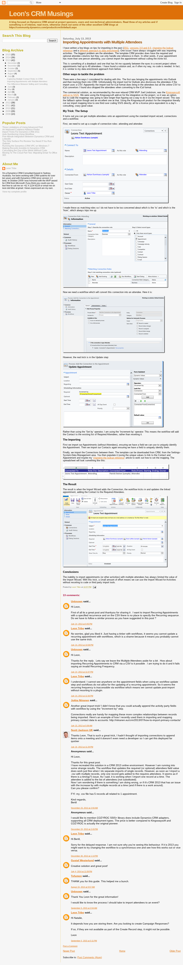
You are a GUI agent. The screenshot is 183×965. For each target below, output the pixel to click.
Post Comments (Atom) (89, 957)
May (10, 89)
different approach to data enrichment (99, 50)
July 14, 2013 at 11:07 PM (82, 672)
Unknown (77, 601)
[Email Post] (94, 587)
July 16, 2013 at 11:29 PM (82, 747)
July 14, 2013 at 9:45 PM (81, 624)
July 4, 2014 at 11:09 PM (81, 871)
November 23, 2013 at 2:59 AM (84, 808)
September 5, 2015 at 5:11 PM (84, 941)
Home (122, 951)
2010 (8, 108)
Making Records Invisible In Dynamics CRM (23, 148)
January (11, 100)
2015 (8, 54)
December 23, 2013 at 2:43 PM (84, 829)
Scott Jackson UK (82, 730)
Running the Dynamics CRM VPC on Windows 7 (25, 146)
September (13, 71)
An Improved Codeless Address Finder (21, 129)
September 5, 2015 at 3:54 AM (84, 908)
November (12, 66)
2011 (126, 48)
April (10, 92)
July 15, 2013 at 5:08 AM (81, 726)
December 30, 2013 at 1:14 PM (84, 856)
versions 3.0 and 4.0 (140, 48)
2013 (8, 60)
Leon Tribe (77, 628)
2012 (8, 102)
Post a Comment (70, 946)
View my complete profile (14, 191)
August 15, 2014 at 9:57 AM (83, 887)
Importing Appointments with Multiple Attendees (27, 81)
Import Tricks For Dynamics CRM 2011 (20, 132)
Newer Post (69, 951)
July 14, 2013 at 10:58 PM (82, 645)
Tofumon (76, 875)
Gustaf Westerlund (82, 860)
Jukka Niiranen (80, 700)
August (11, 73)
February (12, 97)
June (10, 87)
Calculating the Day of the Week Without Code (24, 150)
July (10, 76)
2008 (8, 114)
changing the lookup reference (108, 457)
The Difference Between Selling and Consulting (27, 84)
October (11, 68)
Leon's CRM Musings (41, 13)
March (11, 95)
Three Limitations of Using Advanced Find (22, 127)
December (12, 63)
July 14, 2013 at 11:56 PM (82, 696)
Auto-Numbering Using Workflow (18, 134)
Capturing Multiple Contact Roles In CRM (25, 79)
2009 (8, 111)
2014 (8, 57)
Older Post (175, 951)
